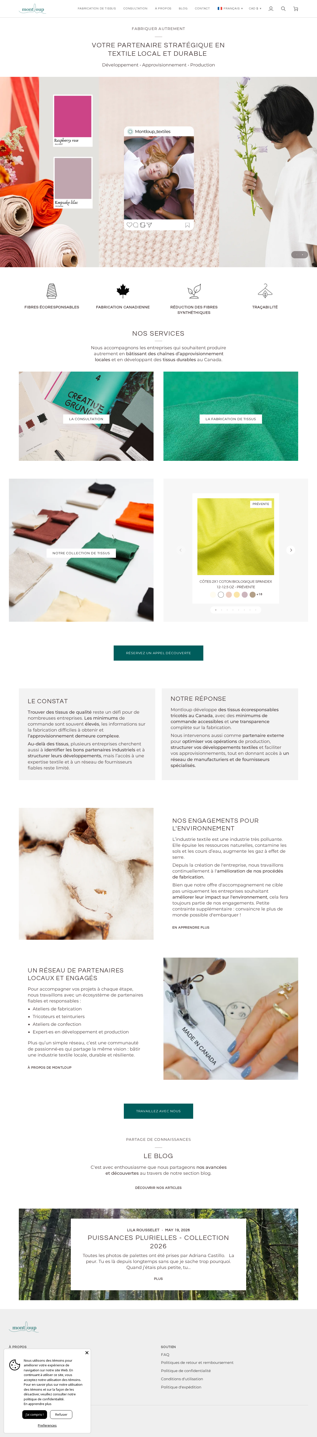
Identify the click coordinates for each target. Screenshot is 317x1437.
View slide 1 (296, 254)
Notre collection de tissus (81, 553)
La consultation (86, 419)
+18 (259, 594)
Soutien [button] (168, 1347)
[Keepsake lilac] (245, 595)
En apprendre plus (190, 927)
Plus (158, 1279)
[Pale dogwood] (229, 595)
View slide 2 (302, 254)
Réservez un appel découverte (158, 653)
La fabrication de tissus (231, 419)
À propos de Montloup (50, 1067)
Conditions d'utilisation (182, 1379)
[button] (97, 8)
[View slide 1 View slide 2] (158, 172)
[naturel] (213, 595)
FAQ (165, 1354)
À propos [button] (18, 1347)
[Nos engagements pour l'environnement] (86, 874)
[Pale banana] (237, 595)
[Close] (86, 1352)
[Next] (290, 550)
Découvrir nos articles (158, 1188)
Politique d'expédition (181, 1387)
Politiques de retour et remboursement (197, 1362)
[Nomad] (253, 595)
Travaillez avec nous (158, 1111)
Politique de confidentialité (186, 1371)
